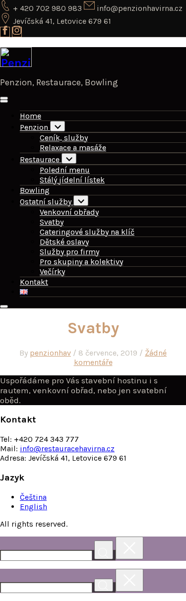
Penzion (35, 127)
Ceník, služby (64, 137)
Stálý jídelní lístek (72, 179)
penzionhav (50, 353)
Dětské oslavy (64, 241)
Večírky (52, 271)
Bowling (35, 190)
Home (30, 115)
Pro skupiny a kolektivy (81, 261)
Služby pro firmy (69, 251)
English (33, 506)
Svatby (51, 222)
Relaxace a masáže (73, 147)
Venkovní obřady (69, 212)
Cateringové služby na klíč (87, 232)
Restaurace (41, 159)
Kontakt (34, 282)
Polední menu (65, 170)
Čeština (33, 497)
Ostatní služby (46, 201)
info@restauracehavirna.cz (67, 448)
